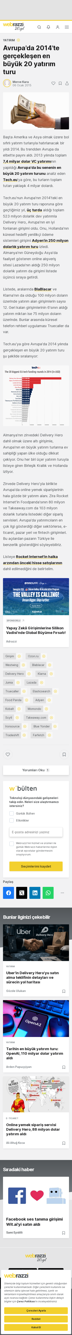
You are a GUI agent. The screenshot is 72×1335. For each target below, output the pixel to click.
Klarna (42, 673)
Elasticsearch (41, 691)
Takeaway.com (36, 717)
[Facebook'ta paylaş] (9, 893)
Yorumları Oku (35, 770)
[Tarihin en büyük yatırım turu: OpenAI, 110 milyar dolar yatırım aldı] (36, 1018)
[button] (36, 395)
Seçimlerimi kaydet (36, 866)
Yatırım (9, 40)
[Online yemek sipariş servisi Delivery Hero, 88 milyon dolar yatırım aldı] (36, 1094)
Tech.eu (10, 180)
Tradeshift (12, 735)
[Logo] (14, 27)
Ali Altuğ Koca (15, 1142)
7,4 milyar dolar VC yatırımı (27, 161)
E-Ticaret (12, 1118)
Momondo (34, 708)
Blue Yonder (42, 726)
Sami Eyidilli (14, 1232)
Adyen (39, 700)
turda (37, 210)
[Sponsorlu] (36, 596)
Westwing (11, 665)
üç (29, 210)
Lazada (31, 682)
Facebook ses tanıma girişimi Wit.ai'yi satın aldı (34, 1222)
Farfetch (38, 735)
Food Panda (13, 700)
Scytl (8, 717)
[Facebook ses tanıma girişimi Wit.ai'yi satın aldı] (36, 1195)
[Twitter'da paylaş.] (22, 893)
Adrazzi (11, 641)
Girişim (9, 656)
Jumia (9, 682)
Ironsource (12, 726)
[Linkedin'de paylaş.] (36, 893)
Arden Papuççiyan (19, 1066)
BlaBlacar (43, 289)
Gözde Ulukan (16, 991)
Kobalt (9, 708)
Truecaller (12, 691)
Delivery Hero (14, 673)
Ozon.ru (33, 656)
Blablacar (38, 665)
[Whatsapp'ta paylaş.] (49, 893)
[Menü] (67, 28)
